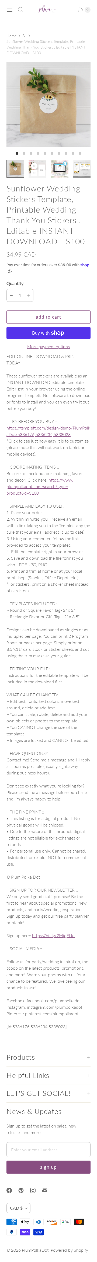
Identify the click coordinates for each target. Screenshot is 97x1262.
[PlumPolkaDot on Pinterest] (24, 1190)
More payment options (48, 346)
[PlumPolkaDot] (48, 9)
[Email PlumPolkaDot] (48, 1190)
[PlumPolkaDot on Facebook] (12, 1190)
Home (11, 35)
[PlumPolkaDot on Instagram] (36, 1190)
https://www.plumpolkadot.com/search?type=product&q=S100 (39, 486)
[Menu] (9, 9)
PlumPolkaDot (35, 1250)
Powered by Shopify (69, 1250)
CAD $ (16, 1207)
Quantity (14, 283)
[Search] (20, 9)
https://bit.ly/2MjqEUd (53, 935)
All (24, 35)
